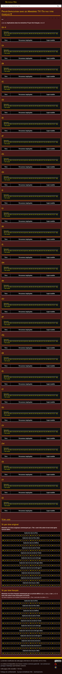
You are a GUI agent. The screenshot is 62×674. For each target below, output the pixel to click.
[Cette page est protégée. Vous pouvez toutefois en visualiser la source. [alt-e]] (49, 18)
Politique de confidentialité (8, 672)
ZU (44, 33)
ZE (15, 33)
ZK (26, 33)
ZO (34, 33)
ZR (39, 33)
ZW (48, 33)
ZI (22, 33)
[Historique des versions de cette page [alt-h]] (52, 18)
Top (57, 33)
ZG (19, 33)
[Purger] (55, 18)
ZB (10, 33)
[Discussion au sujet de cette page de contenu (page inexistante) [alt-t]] (6, 18)
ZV (46, 33)
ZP (35, 33)
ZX (50, 33)
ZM (30, 33)
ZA (8, 33)
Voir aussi (7, 35)
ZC (12, 33)
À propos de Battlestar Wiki (25, 672)
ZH (21, 33)
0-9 (3, 535)
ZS (41, 33)
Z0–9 (5, 33)
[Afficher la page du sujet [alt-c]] (2, 18)
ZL (27, 33)
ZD (14, 33)
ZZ (54, 33)
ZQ (37, 33)
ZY (52, 33)
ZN (32, 33)
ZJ (24, 33)
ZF (17, 33)
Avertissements (38, 672)
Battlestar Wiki (11, 2)
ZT (43, 33)
